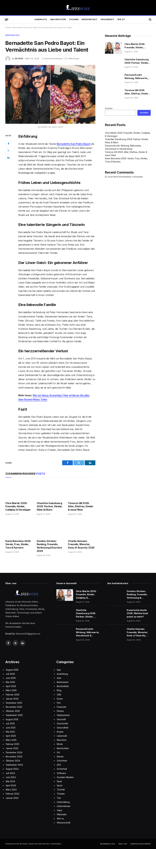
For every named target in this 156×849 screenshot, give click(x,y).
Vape (59, 810)
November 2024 (14, 756)
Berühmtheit (89, 19)
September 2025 (14, 715)
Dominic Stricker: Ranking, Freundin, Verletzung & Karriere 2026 (49, 546)
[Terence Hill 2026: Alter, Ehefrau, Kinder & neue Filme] (81, 490)
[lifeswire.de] (78, 7)
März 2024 (11, 789)
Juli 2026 (10, 674)
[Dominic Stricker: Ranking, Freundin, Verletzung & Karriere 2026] (50, 528)
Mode (60, 744)
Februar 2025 (12, 744)
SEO (59, 764)
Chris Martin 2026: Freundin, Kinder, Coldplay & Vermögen (17, 506)
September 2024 (14, 764)
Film (59, 702)
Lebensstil (40, 19)
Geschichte (62, 723)
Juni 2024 (11, 777)
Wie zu (121, 19)
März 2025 (11, 740)
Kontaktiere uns (107, 843)
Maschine (61, 740)
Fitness (60, 711)
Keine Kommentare (54, 58)
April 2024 (11, 785)
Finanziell (61, 707)
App (59, 669)
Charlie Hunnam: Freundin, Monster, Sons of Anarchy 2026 (81, 544)
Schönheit (62, 760)
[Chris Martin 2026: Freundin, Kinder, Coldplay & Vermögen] (19, 490)
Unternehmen (63, 806)
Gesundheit (107, 19)
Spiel (59, 781)
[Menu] (6, 19)
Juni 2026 (11, 678)
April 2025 (11, 736)
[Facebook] (8, 143)
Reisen (60, 756)
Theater (61, 793)
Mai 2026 (10, 682)
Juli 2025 (10, 723)
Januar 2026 (12, 698)
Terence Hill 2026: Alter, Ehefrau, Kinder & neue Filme (80, 506)
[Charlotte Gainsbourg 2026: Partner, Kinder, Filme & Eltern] (50, 490)
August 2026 (12, 669)
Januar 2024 (12, 798)
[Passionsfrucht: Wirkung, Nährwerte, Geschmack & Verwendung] (113, 78)
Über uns (122, 843)
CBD (59, 694)
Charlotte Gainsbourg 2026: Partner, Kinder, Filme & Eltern (49, 506)
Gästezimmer (63, 715)
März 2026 (11, 690)
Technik (74, 19)
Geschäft (61, 719)
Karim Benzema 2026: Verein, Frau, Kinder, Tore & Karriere (18, 544)
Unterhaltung (63, 802)
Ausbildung (62, 674)
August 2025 (12, 719)
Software (61, 773)
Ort (58, 752)
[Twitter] (8, 150)
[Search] (149, 19)
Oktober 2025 (13, 711)
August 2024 (12, 769)
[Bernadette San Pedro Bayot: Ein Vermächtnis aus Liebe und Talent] (50, 94)
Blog (59, 690)
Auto (59, 678)
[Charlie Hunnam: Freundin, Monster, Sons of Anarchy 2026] (81, 528)
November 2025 (14, 707)
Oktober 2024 (13, 760)
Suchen (109, 108)
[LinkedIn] (8, 157)
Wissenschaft (63, 822)
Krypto (60, 731)
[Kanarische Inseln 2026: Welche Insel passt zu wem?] (115, 614)
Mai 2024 (10, 781)
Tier (59, 798)
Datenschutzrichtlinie (141, 843)
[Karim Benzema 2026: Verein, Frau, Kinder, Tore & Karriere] (19, 528)
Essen (60, 698)
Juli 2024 (10, 773)
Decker (19, 58)
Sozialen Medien (65, 777)
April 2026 (11, 686)
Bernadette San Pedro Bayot (73, 143)
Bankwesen (63, 682)
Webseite (61, 814)
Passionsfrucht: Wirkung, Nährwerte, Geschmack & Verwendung (136, 76)
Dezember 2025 (14, 702)
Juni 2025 (11, 727)
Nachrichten (58, 19)
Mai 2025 (10, 731)
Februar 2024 (12, 793)
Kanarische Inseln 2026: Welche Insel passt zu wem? (137, 613)
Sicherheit (62, 769)
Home (8, 27)
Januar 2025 (12, 748)
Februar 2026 (12, 694)
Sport (59, 785)
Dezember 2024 (14, 752)
